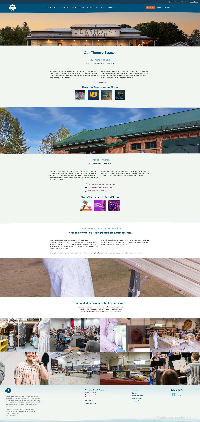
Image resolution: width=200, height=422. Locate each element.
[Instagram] (179, 394)
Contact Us (135, 401)
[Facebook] (173, 394)
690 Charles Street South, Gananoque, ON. (100, 64)
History (134, 393)
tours (141, 253)
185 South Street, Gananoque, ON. (100, 164)
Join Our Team (137, 398)
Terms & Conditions (10, 415)
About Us (135, 390)
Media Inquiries (137, 396)
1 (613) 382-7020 (90, 403)
